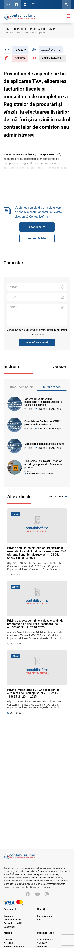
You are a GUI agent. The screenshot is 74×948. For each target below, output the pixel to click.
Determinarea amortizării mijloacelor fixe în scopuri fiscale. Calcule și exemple (43, 401)
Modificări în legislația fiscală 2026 (44, 443)
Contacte (8, 916)
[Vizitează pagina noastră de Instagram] (47, 894)
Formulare (42, 946)
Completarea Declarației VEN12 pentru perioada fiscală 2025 (42, 423)
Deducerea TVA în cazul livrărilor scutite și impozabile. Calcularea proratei (43, 464)
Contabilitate (10, 939)
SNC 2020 (42, 943)
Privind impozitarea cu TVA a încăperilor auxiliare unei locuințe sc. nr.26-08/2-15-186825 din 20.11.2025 (33, 693)
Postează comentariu (37, 342)
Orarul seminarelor (22, 387)
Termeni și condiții (13, 923)
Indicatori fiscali (45, 939)
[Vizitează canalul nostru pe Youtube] (37, 894)
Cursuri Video (52, 387)
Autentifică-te (37, 238)
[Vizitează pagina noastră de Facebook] (28, 894)
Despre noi (9, 927)
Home (7, 29)
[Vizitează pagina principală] (19, 16)
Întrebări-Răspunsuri (14, 946)
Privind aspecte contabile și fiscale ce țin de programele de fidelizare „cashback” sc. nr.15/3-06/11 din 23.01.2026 (35, 624)
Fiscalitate (9, 943)
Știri (39, 919)
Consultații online (12, 919)
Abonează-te (37, 227)
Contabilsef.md (44, 916)
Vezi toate (59, 367)
